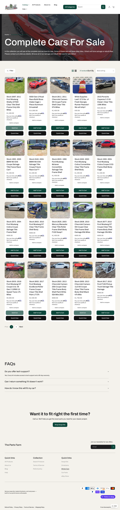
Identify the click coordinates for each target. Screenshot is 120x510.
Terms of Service (29, 507)
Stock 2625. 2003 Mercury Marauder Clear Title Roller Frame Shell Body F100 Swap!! (59, 227)
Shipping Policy (39, 507)
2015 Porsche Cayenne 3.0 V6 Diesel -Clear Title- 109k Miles (105, 100)
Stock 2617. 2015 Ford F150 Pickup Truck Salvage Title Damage (105, 285)
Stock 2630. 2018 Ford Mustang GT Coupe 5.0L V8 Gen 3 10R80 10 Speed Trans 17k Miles (14, 288)
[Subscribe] (113, 447)
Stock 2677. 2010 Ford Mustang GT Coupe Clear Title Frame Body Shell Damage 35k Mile (104, 227)
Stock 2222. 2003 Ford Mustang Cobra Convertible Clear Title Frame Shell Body (82, 164)
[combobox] (90, 7)
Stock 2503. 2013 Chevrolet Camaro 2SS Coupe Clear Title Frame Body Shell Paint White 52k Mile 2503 (59, 288)
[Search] (103, 7)
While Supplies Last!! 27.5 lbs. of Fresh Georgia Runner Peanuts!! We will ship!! (82, 102)
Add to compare (14, 123)
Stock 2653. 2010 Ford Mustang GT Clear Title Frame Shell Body (36, 225)
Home (7, 34)
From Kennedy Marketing (107, 507)
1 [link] (11, 326)
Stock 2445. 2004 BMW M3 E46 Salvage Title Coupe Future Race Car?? (36, 164)
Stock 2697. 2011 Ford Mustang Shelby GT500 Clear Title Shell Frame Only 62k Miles (14, 103)
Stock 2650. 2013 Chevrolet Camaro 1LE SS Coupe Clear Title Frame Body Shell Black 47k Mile (82, 288)
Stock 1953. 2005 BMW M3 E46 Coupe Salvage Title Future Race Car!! (14, 164)
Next (21, 327)
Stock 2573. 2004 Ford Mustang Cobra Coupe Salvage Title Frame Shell (14, 227)
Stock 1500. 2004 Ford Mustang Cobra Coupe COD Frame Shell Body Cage (105, 164)
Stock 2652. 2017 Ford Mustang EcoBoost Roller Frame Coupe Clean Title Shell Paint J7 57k (36, 288)
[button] (25, 5)
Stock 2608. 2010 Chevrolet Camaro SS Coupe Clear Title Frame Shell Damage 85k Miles (82, 227)
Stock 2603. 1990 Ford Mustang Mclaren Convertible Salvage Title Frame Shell (59, 165)
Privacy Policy (18, 507)
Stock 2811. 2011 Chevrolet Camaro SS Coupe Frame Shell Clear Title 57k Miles (59, 102)
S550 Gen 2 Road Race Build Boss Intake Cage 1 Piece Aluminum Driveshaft (36, 102)
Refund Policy (9, 507)
